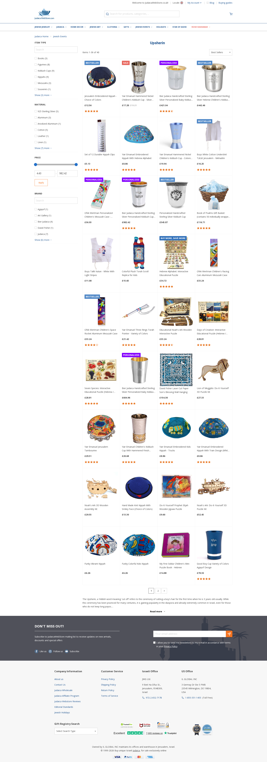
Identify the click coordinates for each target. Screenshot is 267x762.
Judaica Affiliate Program (66, 695)
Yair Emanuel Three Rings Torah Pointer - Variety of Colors (138, 331)
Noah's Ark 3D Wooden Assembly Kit (96, 507)
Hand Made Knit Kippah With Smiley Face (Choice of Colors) (137, 507)
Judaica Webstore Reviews (67, 701)
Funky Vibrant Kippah (95, 563)
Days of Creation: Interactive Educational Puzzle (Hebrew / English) (211, 331)
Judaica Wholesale (63, 690)
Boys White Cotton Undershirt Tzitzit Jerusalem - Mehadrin (212, 156)
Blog (212, 3)
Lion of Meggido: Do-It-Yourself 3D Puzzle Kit (213, 390)
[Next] (164, 591)
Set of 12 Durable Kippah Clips (100, 154)
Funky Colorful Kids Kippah (135, 563)
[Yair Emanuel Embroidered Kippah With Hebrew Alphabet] (138, 136)
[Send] (229, 634)
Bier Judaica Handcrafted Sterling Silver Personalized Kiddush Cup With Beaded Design (138, 215)
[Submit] (107, 14)
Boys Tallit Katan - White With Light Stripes (99, 273)
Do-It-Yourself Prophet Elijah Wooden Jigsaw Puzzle (173, 507)
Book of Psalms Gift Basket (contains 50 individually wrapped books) (213, 215)
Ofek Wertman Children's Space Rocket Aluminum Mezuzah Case (101, 331)
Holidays (161, 27)
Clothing (112, 27)
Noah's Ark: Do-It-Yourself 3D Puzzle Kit (212, 507)
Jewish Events (143, 27)
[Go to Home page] (44, 13)
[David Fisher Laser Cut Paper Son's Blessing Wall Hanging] (176, 370)
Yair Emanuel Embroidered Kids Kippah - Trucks (175, 448)
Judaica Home (42, 36)
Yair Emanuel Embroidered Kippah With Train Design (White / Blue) (213, 448)
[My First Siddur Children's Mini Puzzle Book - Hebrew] (176, 545)
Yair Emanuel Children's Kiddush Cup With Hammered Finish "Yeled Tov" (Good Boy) (138, 448)
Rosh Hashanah (200, 27)
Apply (41, 182)
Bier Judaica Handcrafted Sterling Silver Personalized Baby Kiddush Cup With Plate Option (138, 390)
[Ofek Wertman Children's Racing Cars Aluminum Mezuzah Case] (213, 253)
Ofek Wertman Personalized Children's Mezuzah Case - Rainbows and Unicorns (99, 215)
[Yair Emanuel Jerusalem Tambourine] (101, 428)
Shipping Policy (108, 684)
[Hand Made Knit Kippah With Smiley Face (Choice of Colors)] (138, 486)
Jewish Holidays (62, 712)
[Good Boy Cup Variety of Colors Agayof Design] (213, 545)
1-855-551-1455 (193, 697)
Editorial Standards (63, 706)
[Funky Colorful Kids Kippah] (138, 545)
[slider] (35, 164)
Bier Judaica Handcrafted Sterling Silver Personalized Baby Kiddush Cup (175, 98)
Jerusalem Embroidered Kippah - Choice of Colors (101, 98)
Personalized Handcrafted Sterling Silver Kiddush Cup (172, 215)
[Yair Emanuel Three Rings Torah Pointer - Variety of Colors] (138, 311)
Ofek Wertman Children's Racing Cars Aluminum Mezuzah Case (213, 273)
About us (58, 679)
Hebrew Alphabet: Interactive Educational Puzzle (173, 273)
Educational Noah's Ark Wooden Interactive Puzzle (175, 331)
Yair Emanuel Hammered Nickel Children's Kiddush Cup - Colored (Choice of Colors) (175, 156)
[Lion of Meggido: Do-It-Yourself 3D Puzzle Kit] (213, 369)
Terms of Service (109, 695)
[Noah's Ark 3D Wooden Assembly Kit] (101, 486)
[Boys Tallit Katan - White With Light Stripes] (101, 253)
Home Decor (77, 27)
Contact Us (60, 684)
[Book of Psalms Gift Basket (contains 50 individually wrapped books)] (213, 194)
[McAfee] (145, 725)
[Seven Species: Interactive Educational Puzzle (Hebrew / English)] (101, 369)
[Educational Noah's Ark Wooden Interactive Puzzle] (176, 311)
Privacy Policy (170, 646)
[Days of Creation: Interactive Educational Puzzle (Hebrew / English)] (213, 311)
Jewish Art (95, 27)
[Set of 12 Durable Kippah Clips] (101, 136)
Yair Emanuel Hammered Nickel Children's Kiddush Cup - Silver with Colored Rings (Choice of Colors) (137, 98)
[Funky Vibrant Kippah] (101, 545)
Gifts (126, 27)
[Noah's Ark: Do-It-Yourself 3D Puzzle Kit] (213, 486)
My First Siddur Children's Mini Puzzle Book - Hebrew (174, 565)
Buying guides (225, 3)
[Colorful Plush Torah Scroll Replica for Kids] (138, 253)
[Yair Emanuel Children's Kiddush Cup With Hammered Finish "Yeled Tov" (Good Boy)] (138, 428)
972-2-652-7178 (154, 697)
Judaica (60, 27)
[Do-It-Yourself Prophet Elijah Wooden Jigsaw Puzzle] (176, 486)
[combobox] (142, 14)
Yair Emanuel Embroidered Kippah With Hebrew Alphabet (137, 156)
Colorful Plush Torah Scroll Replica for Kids (135, 273)
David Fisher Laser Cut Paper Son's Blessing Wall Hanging (174, 390)
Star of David (179, 27)
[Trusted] (126, 725)
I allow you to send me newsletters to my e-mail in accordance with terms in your (193, 644)
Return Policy (107, 690)
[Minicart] (231, 14)
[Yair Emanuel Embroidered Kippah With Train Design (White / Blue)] (213, 428)
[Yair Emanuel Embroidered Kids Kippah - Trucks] (176, 428)
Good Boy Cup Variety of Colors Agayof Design (213, 565)
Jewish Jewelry (42, 27)
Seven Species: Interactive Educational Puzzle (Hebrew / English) (99, 390)
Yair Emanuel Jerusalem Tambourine (96, 448)
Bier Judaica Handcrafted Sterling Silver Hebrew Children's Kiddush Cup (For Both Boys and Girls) (213, 98)
